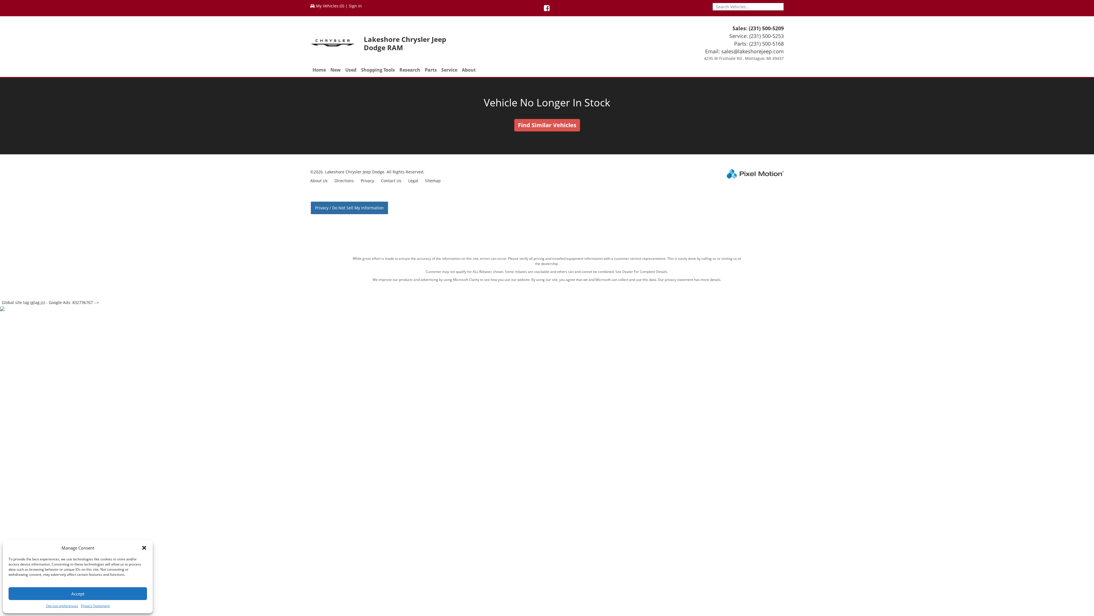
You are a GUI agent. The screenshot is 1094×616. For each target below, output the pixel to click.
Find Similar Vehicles (547, 125)
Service (449, 70)
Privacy (367, 180)
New (335, 70)
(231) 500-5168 (766, 43)
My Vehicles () (330, 6)
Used (350, 70)
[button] (144, 548)
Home (319, 70)
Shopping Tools (378, 70)
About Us (319, 180)
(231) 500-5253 (766, 36)
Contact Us (391, 180)
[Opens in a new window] (547, 9)
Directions (344, 180)
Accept (77, 594)
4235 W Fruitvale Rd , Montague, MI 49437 (744, 58)
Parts (431, 70)
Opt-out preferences (62, 605)
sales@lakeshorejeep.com (752, 51)
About (469, 70)
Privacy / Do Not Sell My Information (349, 207)
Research (409, 70)
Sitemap (433, 180)
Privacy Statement (95, 605)
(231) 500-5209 (766, 28)
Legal (413, 180)
